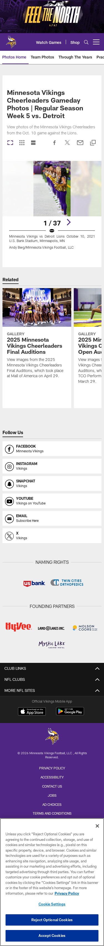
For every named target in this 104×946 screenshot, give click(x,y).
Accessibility (52, 777)
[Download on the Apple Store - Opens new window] (32, 712)
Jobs (52, 795)
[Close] (97, 826)
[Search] (86, 42)
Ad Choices (52, 804)
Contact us (52, 786)
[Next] (68, 222)
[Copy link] (93, 143)
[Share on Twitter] (67, 145)
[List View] (33, 143)
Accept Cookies (52, 935)
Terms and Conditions (52, 813)
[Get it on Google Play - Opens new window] (70, 714)
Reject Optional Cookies (52, 920)
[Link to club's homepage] (11, 39)
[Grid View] (22, 143)
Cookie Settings (52, 904)
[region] (52, 882)
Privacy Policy (52, 768)
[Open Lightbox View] (52, 208)
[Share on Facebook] (54, 145)
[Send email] (80, 145)
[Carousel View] (10, 143)
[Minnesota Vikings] (52, 736)
